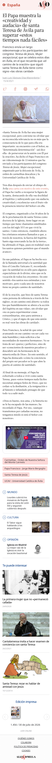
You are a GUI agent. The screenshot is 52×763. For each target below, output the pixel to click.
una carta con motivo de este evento (28, 188)
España (13, 4)
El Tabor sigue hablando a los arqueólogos (14, 525)
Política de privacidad (26, 746)
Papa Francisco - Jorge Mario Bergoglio (25, 468)
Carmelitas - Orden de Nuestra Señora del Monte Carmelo (25, 461)
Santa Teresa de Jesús (16, 474)
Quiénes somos (26, 738)
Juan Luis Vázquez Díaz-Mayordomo (21, 77)
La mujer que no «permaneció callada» (25, 600)
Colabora (26, 742)
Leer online (26, 731)
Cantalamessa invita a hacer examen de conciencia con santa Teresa (26, 642)
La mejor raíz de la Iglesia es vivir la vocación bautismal (17, 550)
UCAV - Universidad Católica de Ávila (24, 480)
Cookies (26, 750)
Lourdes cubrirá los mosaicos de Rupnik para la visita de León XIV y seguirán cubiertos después (18, 503)
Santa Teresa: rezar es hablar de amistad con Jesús (21, 685)
